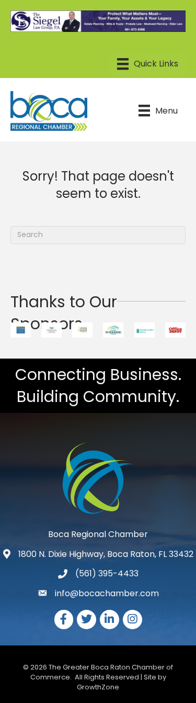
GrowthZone (98, 687)
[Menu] (148, 64)
